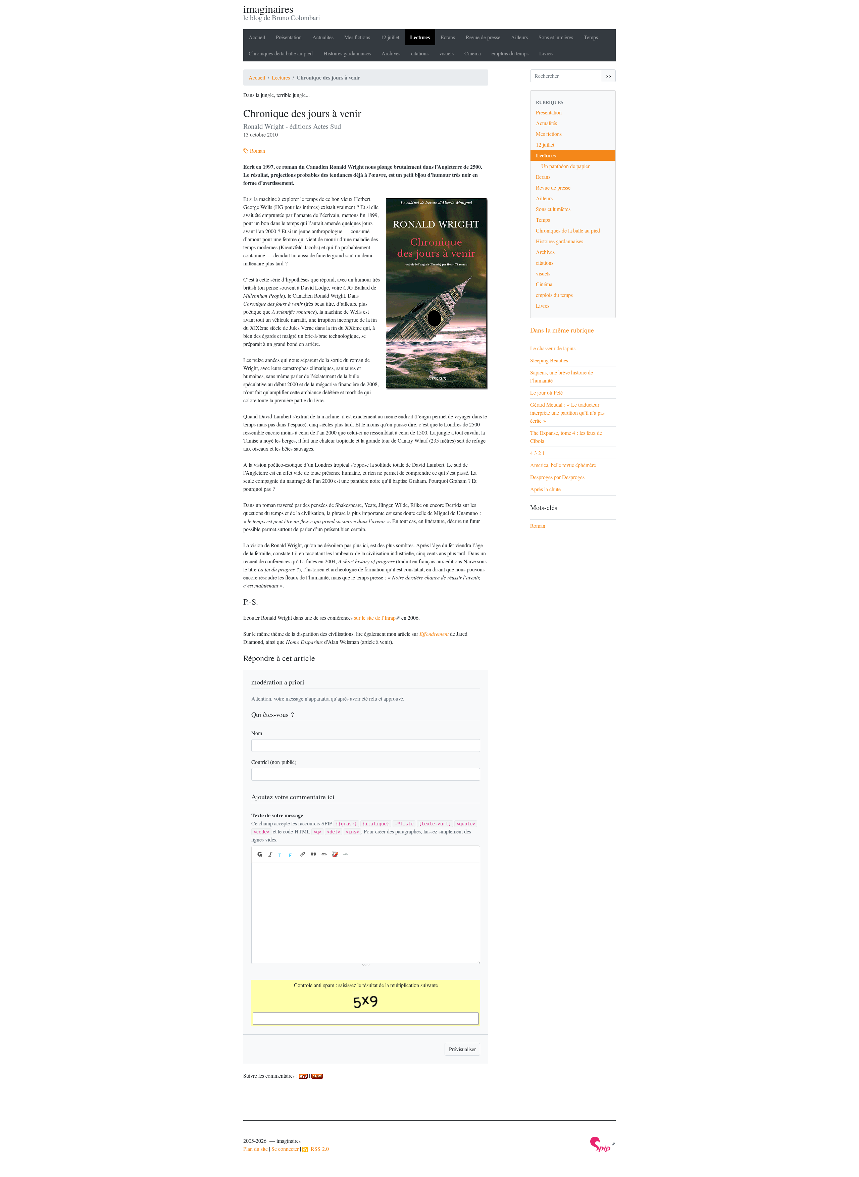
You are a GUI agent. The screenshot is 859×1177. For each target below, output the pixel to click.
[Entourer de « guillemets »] (324, 854)
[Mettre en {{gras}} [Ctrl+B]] (259, 854)
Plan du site (255, 1148)
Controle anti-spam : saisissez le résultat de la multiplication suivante (366, 984)
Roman (257, 150)
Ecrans (448, 37)
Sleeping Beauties (549, 360)
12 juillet (390, 37)
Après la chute (545, 489)
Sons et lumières (556, 37)
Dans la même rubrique (562, 330)
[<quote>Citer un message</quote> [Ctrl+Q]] (313, 854)
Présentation (289, 37)
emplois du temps (510, 53)
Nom (256, 732)
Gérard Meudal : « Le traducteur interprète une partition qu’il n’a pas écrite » (567, 412)
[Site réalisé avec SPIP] (603, 1143)
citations (419, 53)
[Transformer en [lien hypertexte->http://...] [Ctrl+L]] (302, 854)
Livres (546, 53)
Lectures (420, 37)
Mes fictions (357, 37)
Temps (591, 37)
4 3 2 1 (537, 452)
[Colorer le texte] (281, 854)
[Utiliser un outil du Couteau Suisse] (335, 854)
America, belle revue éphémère (563, 464)
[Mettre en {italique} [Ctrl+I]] (270, 854)
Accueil (257, 37)
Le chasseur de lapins (552, 348)
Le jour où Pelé (546, 392)
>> (608, 75)
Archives (391, 53)
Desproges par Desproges (557, 476)
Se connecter (285, 1148)
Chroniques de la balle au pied (281, 53)
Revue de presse (483, 37)
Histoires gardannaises (347, 53)
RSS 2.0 (318, 1148)
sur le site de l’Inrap (375, 617)
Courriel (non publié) (273, 761)
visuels (446, 53)
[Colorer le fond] (292, 854)
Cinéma (472, 53)
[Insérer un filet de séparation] (345, 854)
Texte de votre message (277, 815)
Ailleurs (519, 37)
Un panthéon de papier (565, 165)
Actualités (323, 37)
